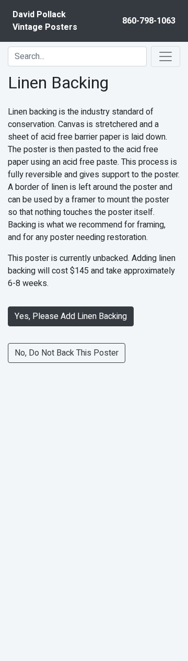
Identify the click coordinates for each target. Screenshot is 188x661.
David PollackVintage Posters (45, 20)
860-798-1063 (148, 21)
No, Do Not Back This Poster (67, 353)
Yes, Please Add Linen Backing (71, 316)
